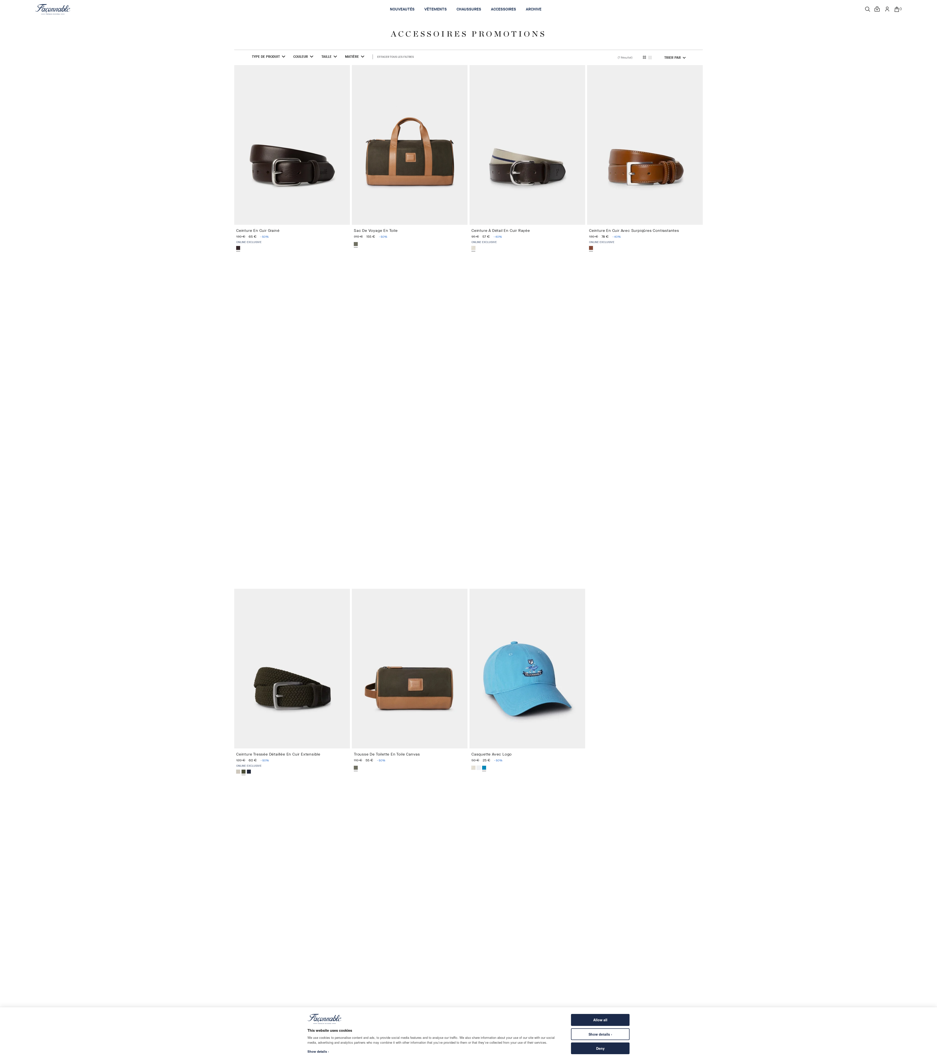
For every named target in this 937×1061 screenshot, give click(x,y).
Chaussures (469, 9)
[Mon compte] (887, 9)
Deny (600, 1048)
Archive (533, 9)
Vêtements (435, 9)
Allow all (600, 1019)
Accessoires (503, 9)
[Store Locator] (877, 9)
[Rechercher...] (868, 9)
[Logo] (53, 9)
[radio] (238, 248)
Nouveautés (402, 9)
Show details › (600, 1034)
